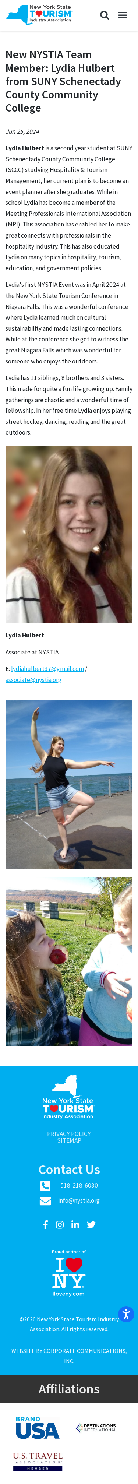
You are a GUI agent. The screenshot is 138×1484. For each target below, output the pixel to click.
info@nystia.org (79, 1200)
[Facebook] (46, 1225)
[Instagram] (61, 1225)
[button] (105, 15)
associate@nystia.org (33, 680)
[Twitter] (91, 1225)
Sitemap (69, 1140)
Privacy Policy (69, 1134)
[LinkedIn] (76, 1225)
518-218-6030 (79, 1185)
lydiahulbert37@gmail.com (47, 669)
